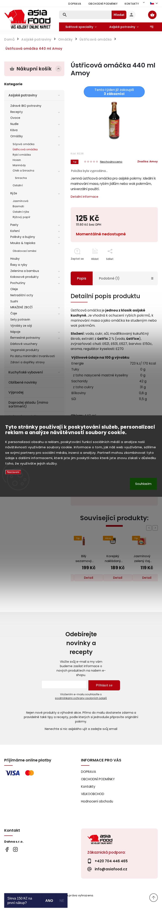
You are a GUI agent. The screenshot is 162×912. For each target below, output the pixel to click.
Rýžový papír (21, 217)
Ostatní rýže (21, 212)
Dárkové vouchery (24, 344)
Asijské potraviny (22, 95)
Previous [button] (149, 527)
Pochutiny (17, 283)
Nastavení (13, 472)
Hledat (119, 14)
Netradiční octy (21, 295)
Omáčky (16, 136)
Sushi (14, 301)
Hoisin (17, 160)
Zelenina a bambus (24, 271)
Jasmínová (20, 201)
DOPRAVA (74, 3)
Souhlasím (143, 483)
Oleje (14, 289)
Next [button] (156, 527)
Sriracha (21, 178)
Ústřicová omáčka (25, 149)
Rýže (13, 193)
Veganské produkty (24, 350)
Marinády (19, 165)
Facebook (6, 849)
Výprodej (15, 392)
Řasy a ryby (18, 265)
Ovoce (15, 118)
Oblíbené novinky (22, 382)
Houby (15, 258)
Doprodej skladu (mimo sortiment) (28, 404)
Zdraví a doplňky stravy (27, 362)
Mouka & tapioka (22, 243)
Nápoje (15, 332)
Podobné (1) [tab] (109, 278)
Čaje (13, 313)
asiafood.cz (15, 849)
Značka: (147, 161)
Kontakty (132, 3)
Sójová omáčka (23, 144)
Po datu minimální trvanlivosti (32, 356)
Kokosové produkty (24, 277)
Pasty (14, 225)
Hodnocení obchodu (97, 801)
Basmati (18, 206)
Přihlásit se (104, 685)
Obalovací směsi (24, 251)
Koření (15, 231)
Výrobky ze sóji (21, 326)
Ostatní (18, 185)
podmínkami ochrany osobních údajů (81, 698)
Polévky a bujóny (22, 237)
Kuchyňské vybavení (25, 372)
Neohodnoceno (111, 161)
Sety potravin (20, 319)
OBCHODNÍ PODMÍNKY (103, 3)
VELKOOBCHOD (92, 794)
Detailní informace (84, 197)
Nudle (14, 124)
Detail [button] (88, 578)
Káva (14, 130)
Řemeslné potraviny (25, 338)
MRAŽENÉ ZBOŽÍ (21, 307)
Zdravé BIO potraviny (25, 106)
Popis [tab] (81, 278)
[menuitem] (81, 26)
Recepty (16, 112)
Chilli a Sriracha (23, 170)
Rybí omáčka (22, 154)
